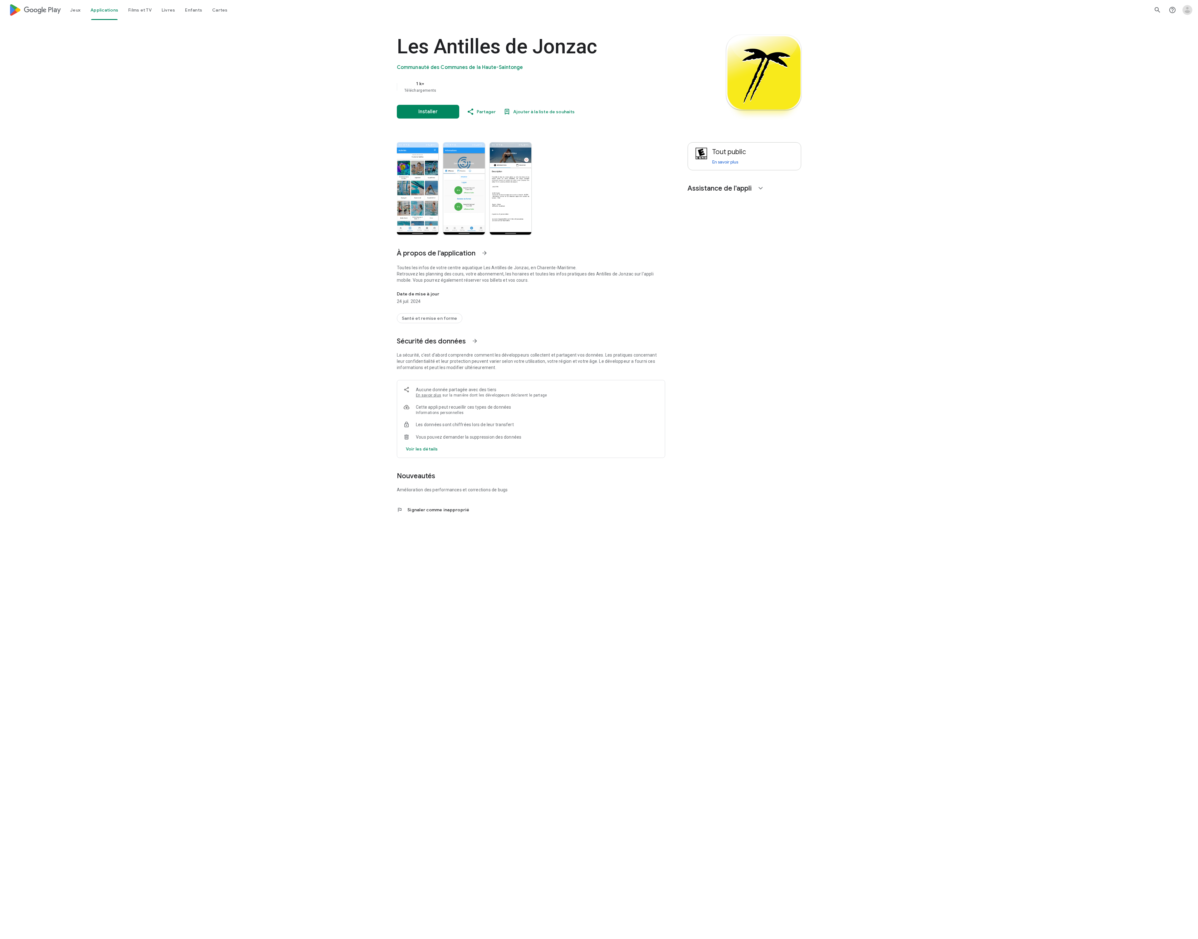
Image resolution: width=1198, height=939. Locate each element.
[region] (521, 87)
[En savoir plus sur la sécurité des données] (421, 448)
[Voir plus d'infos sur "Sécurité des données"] (474, 340)
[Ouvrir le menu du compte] (1187, 9)
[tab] (75, 10)
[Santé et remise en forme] (429, 318)
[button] (417, 188)
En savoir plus (428, 395)
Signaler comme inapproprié (433, 510)
